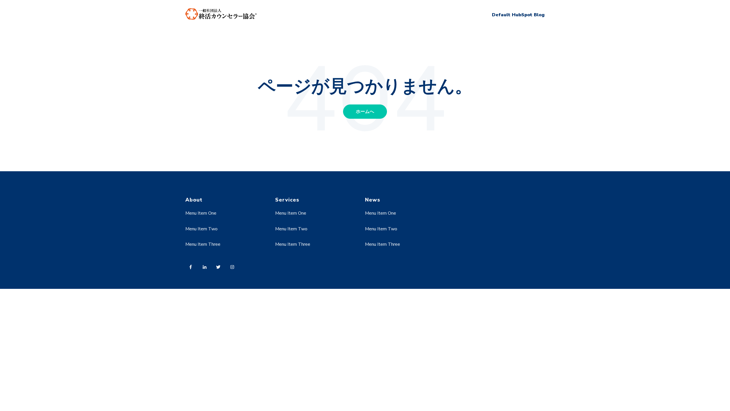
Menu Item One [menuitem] (200, 213)
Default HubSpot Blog (518, 15)
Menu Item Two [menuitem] (201, 229)
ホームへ (365, 111)
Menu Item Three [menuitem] (202, 244)
